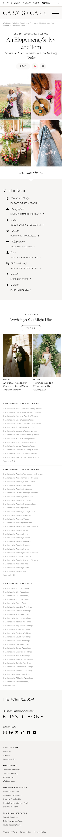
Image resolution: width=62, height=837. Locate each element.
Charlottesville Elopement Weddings (18, 626)
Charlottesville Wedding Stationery (17, 489)
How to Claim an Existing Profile (16, 803)
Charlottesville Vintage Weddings (17, 618)
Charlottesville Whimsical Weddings (18, 678)
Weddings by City (10, 685)
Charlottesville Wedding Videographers (19, 512)
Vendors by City (9, 575)
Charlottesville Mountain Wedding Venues (20, 450)
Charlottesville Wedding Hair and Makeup (20, 526)
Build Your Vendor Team (13, 821)
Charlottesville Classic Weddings (16, 596)
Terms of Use (25, 832)
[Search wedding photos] (46, 3)
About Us (7, 751)
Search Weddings (10, 817)
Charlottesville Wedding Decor (15, 534)
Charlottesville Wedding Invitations (17, 523)
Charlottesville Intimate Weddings (17, 622)
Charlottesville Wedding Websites (17, 485)
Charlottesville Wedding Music (15, 530)
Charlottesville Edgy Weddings (16, 599)
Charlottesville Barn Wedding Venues (18, 427)
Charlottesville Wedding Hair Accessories (20, 553)
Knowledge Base (10, 759)
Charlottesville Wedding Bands (16, 568)
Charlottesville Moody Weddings (16, 674)
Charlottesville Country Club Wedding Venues (22, 423)
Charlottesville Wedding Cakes (16, 519)
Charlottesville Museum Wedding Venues (20, 431)
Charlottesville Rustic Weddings (16, 614)
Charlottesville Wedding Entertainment (19, 481)
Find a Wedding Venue (12, 825)
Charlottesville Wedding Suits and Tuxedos (20, 560)
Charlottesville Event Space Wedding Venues (22, 412)
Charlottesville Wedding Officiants (17, 541)
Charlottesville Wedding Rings (15, 564)
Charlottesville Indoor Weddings (16, 629)
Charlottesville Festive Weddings (16, 682)
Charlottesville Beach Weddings (16, 655)
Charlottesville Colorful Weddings (17, 663)
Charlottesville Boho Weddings (16, 588)
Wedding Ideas (9, 781)
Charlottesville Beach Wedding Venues (19, 439)
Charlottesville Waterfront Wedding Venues (21, 457)
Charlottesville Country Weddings (17, 637)
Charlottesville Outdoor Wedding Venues (20, 453)
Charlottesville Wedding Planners (17, 500)
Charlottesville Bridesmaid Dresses (17, 556)
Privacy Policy (40, 832)
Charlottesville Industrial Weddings (17, 607)
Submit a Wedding (10, 773)
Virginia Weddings (20, 23)
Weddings (7, 23)
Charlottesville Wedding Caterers (17, 515)
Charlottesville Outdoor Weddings (17, 633)
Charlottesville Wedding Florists (16, 508)
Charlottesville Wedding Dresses (16, 545)
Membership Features (12, 795)
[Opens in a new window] (11, 3)
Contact (6, 755)
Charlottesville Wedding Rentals (16, 538)
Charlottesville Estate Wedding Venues (19, 420)
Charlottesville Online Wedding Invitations (20, 493)
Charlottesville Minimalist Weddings (18, 670)
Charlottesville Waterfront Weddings (18, 659)
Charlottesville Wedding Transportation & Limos (23, 474)
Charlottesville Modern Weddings (17, 611)
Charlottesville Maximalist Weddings (18, 667)
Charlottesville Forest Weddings (16, 644)
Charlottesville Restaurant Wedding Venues (21, 435)
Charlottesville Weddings (40, 23)
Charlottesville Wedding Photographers (19, 504)
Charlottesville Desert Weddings (16, 641)
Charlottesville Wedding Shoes (16, 549)
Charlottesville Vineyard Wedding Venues (20, 416)
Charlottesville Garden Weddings (17, 648)
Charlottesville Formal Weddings (16, 603)
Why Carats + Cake (11, 791)
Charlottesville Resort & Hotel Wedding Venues (22, 408)
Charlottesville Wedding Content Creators (20, 478)
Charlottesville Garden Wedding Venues (19, 446)
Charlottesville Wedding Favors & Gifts (19, 497)
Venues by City (9, 461)
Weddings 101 (8, 777)
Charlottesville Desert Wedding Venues (19, 442)
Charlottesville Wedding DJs (15, 571)
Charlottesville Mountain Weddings (17, 652)
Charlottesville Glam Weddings (16, 592)
